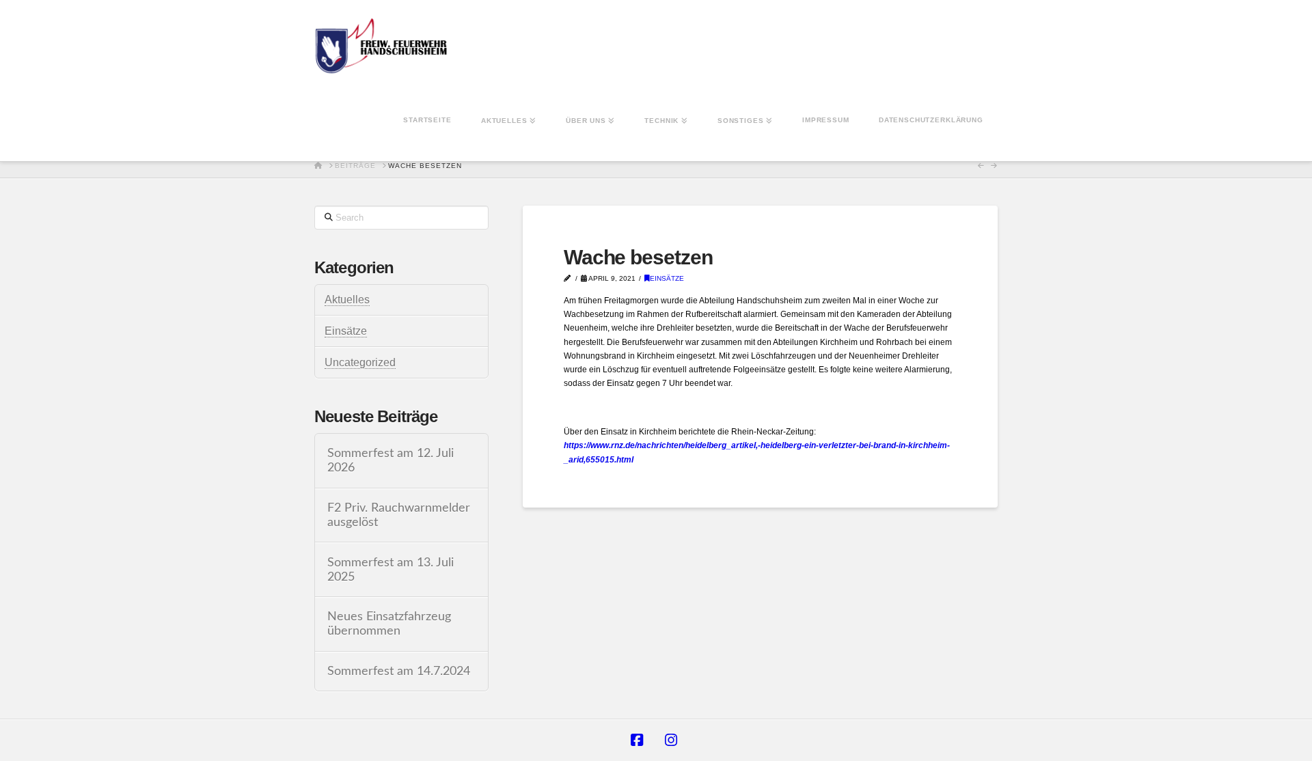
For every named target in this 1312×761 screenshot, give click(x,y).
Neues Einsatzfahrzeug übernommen (389, 624)
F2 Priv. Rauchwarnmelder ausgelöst (398, 515)
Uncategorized (360, 362)
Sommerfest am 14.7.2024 (398, 671)
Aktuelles (347, 299)
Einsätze (667, 278)
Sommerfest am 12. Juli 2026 (390, 460)
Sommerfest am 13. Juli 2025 (390, 570)
